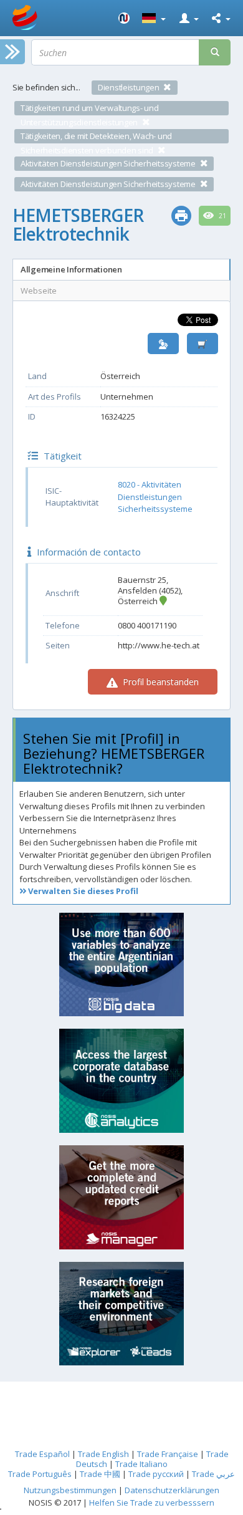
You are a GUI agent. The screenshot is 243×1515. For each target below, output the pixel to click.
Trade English (103, 1454)
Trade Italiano (141, 1463)
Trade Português (40, 1473)
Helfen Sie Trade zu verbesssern (151, 1502)
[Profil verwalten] (163, 344)
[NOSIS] (124, 18)
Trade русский (156, 1473)
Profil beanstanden (159, 682)
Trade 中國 (100, 1473)
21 (221, 215)
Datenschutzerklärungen (172, 1490)
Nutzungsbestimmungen (70, 1490)
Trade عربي (213, 1473)
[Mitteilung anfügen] (202, 344)
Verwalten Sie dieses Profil (82, 891)
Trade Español (42, 1454)
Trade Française (167, 1454)
